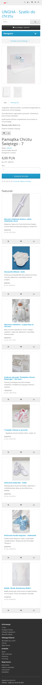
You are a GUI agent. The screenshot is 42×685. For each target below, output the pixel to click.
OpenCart (12, 680)
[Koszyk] (35, 2)
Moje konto (5, 665)
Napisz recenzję (25, 181)
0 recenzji (16, 181)
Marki (3, 652)
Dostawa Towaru (7, 630)
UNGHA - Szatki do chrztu (18, 14)
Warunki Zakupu (7, 634)
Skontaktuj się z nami (8, 641)
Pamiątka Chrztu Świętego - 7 (20, 41)
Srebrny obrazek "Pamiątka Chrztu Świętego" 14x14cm (19, 378)
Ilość (3, 166)
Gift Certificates (7, 654)
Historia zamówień (8, 667)
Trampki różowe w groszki (16, 430)
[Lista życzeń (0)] (32, 2)
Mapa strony (6, 645)
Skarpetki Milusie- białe (14, 272)
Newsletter (5, 672)
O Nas (4, 627)
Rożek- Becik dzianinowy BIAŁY (17, 588)
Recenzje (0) (15, 103)
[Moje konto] (28, 2)
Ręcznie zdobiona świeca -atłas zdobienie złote (17, 220)
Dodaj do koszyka (21, 176)
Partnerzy (5, 656)
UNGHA (9, 148)
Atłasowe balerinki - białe (15, 482)
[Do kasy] (38, 2)
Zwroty (4, 643)
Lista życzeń (6, 670)
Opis (5, 103)
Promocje (5, 659)
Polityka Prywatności (8, 632)
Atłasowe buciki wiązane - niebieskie (20, 535)
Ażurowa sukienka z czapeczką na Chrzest (18, 325)
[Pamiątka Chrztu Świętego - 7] (21, 65)
